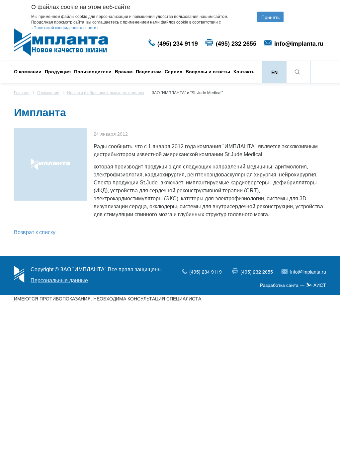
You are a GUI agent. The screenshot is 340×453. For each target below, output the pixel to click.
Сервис (173, 71)
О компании (28, 71)
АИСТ (319, 285)
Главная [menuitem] (22, 92)
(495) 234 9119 (177, 43)
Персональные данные (59, 280)
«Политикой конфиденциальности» (65, 27)
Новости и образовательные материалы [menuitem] (105, 92)
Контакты (244, 71)
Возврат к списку (34, 232)
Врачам (123, 71)
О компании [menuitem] (48, 92)
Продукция (58, 71)
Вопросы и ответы (208, 71)
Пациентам (148, 71)
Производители (93, 71)
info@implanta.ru (298, 43)
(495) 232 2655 (236, 43)
